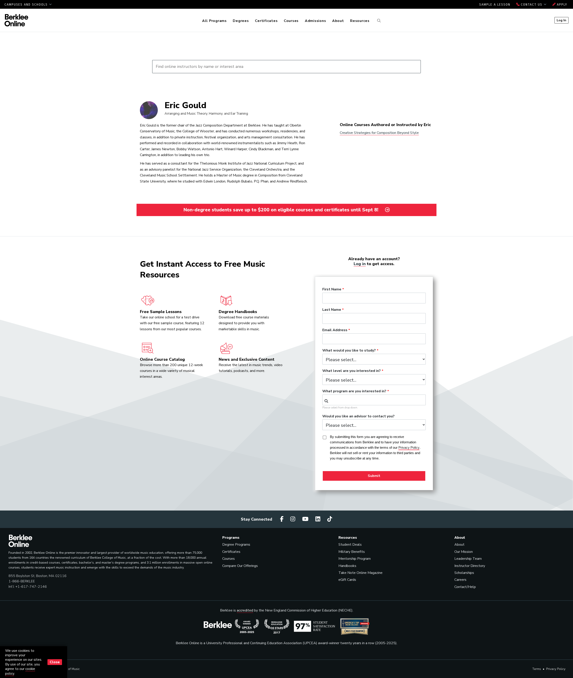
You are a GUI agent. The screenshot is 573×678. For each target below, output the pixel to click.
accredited (245, 610)
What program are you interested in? (354, 391)
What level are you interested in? (351, 371)
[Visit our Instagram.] (293, 519)
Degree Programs (236, 544)
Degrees (241, 20)
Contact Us (532, 4)
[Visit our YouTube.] (306, 519)
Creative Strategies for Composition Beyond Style (379, 132)
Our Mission (463, 551)
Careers (460, 579)
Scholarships (464, 572)
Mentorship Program (354, 558)
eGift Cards (347, 579)
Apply (561, 4)
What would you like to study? (349, 350)
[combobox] (374, 400)
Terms (536, 669)
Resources (360, 20)
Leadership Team (468, 558)
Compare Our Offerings (240, 565)
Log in (360, 263)
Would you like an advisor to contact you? (358, 416)
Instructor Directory (469, 565)
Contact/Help (465, 586)
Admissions (315, 20)
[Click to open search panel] (378, 21)
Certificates (266, 20)
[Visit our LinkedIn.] (318, 519)
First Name (331, 289)
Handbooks (347, 565)
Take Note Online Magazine (360, 572)
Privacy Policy (555, 669)
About (338, 20)
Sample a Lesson (494, 4)
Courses (291, 20)
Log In (561, 20)
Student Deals (350, 544)
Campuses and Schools (26, 4)
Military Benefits (351, 551)
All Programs (214, 20)
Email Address (334, 330)
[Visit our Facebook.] (282, 519)
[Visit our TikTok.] (329, 519)
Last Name (331, 310)
